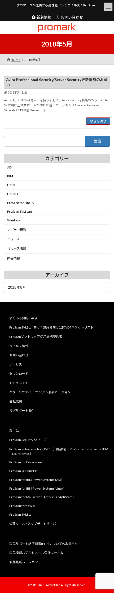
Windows (14, 220)
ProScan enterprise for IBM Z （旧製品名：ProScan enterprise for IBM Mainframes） (58, 451)
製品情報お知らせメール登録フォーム (36, 553)
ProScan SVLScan (19, 211)
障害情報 (13, 258)
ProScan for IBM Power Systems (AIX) (35, 480)
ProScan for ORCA (20, 203)
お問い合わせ (71, 17)
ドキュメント (18, 383)
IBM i (10, 176)
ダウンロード (18, 374)
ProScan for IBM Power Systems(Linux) (36, 488)
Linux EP (13, 194)
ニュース (13, 239)
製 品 (14, 430)
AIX (9, 167)
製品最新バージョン (23, 562)
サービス (15, 364)
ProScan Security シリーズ (27, 439)
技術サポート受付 (22, 411)
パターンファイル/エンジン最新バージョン (40, 392)
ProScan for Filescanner (26, 462)
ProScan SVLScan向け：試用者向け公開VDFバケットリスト (51, 327)
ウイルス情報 (18, 346)
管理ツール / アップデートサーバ (32, 523)
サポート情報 (16, 230)
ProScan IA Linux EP (23, 471)
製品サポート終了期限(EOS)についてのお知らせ (43, 543)
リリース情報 (16, 249)
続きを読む (98, 121)
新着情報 (43, 17)
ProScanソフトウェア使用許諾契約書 (35, 337)
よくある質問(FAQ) (23, 318)
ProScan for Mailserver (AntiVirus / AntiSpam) (41, 497)
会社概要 (15, 401)
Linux (11, 185)
